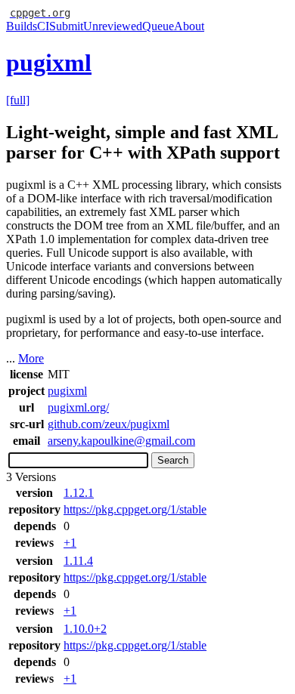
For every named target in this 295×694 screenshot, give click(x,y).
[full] (18, 100)
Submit (66, 26)
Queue (158, 26)
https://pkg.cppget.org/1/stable (135, 509)
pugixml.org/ (78, 407)
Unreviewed (112, 26)
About (189, 26)
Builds (21, 26)
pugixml (49, 62)
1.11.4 (78, 560)
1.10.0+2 (85, 628)
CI (43, 26)
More (31, 358)
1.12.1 (79, 492)
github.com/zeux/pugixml (108, 424)
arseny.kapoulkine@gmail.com (121, 440)
